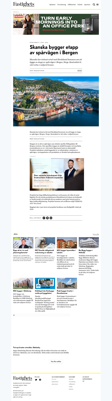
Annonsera (55, 384)
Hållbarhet (72, 4)
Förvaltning (61, 4)
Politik (80, 4)
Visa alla (96, 234)
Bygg (80, 70)
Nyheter (52, 4)
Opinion (87, 4)
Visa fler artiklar (56, 361)
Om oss (54, 379)
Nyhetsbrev (55, 381)
